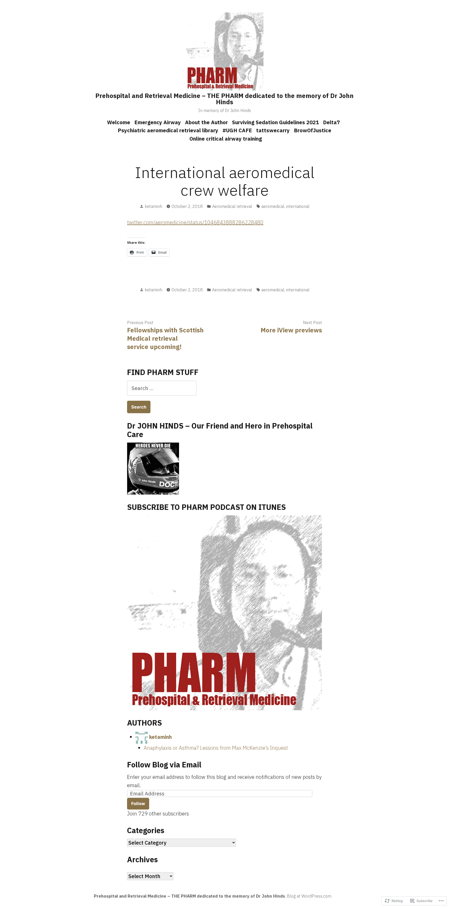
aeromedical (272, 206)
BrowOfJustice (312, 130)
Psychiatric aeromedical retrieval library (168, 130)
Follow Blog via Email (164, 764)
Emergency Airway (157, 122)
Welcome (118, 122)
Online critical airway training (225, 138)
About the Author (206, 122)
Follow (138, 803)
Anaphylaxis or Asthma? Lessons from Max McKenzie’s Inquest (216, 747)
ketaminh (153, 206)
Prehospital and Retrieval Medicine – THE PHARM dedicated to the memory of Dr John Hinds (224, 98)
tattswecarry (273, 130)
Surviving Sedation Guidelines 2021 (275, 122)
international (297, 206)
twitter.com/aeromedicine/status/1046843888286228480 (195, 222)
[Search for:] (161, 388)
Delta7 (331, 122)
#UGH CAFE (237, 130)
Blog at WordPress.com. (309, 896)
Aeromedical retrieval (232, 206)
